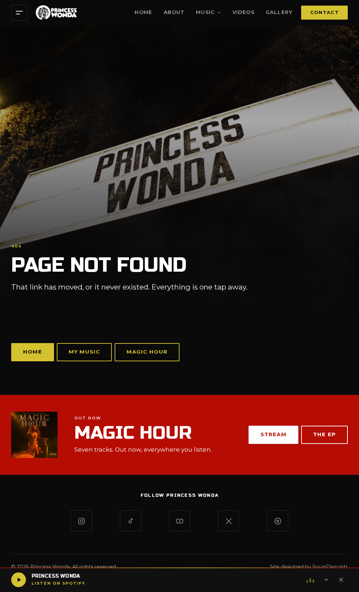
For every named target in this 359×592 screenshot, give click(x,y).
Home (144, 12)
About (174, 12)
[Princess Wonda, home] (56, 12)
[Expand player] (326, 579)
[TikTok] (130, 520)
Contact (324, 12)
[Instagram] (81, 520)
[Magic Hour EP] (34, 435)
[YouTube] (179, 520)
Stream (273, 434)
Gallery (279, 12)
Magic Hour (147, 351)
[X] (228, 520)
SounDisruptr (330, 566)
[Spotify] (277, 520)
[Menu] (19, 13)
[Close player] (341, 579)
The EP (324, 434)
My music (84, 351)
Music (205, 12)
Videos (243, 12)
